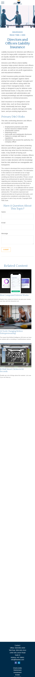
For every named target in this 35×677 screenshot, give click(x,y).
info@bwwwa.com (17, 660)
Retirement (17, 670)
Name (3, 212)
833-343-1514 (21, 650)
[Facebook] (16, 662)
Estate (17, 675)
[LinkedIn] (19, 662)
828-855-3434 (20, 648)
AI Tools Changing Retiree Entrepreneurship (11, 332)
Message (4, 233)
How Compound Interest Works (14, 295)
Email (3, 223)
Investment (17, 672)
